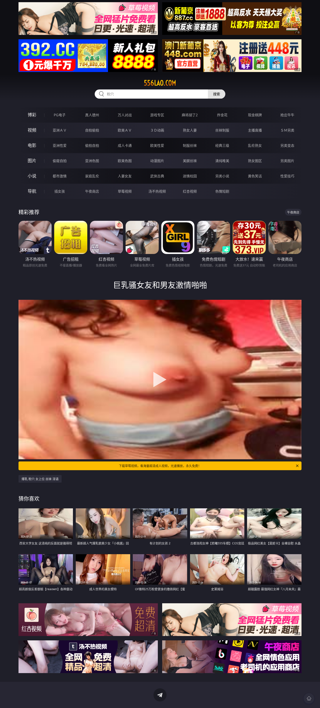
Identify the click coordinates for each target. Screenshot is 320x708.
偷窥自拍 (60, 160)
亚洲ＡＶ (60, 130)
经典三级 (222, 145)
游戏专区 (157, 115)
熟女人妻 (190, 130)
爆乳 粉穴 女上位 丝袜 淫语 (40, 479)
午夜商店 (92, 191)
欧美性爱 (157, 145)
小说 (32, 176)
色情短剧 (222, 191)
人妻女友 (125, 176)
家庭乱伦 (92, 176)
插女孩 (59, 191)
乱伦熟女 (255, 145)
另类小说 (222, 176)
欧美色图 (125, 160)
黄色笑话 (255, 176)
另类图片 (287, 160)
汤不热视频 (157, 191)
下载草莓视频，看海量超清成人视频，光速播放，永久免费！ (160, 466)
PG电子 (60, 115)
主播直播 (255, 130)
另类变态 (287, 145)
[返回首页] (309, 698)
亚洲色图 (92, 160)
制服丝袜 (190, 145)
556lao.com (160, 83)
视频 (32, 130)
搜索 (216, 94)
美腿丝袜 (190, 160)
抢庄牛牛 (287, 115)
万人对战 (125, 115)
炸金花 (222, 115)
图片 (32, 161)
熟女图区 (255, 160)
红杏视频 (190, 191)
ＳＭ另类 (287, 130)
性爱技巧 (287, 176)
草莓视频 (125, 191)
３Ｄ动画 (157, 130)
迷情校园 (190, 176)
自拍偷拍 (92, 130)
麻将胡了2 (190, 115)
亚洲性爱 (60, 145)
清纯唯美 (222, 160)
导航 (32, 191)
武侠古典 (157, 176)
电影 (32, 145)
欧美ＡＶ (125, 130)
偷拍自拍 (92, 145)
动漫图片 (157, 160)
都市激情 (60, 176)
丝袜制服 (222, 130)
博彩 (32, 115)
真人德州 (92, 115)
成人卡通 (125, 145)
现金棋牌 (255, 115)
